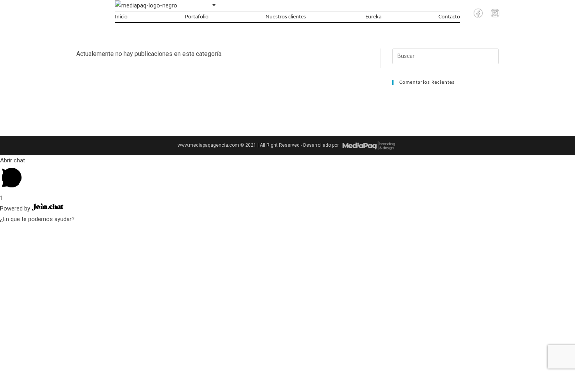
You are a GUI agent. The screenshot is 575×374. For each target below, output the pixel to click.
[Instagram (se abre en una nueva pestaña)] (495, 13)
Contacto (449, 17)
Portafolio (196, 17)
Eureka (373, 17)
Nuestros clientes (286, 17)
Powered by (16, 208)
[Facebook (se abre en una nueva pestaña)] (478, 13)
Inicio (121, 17)
